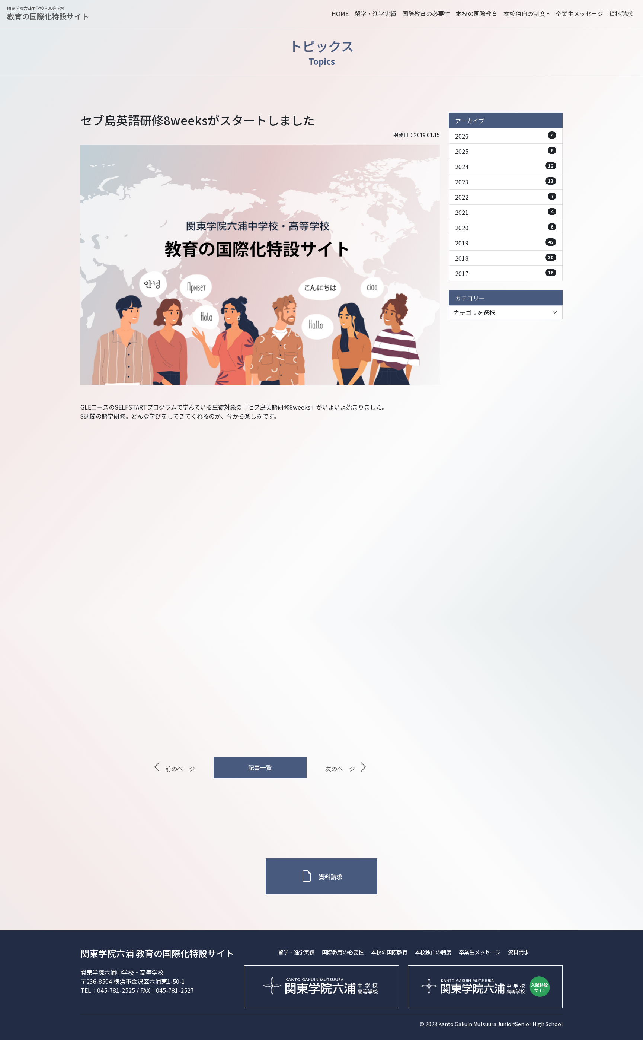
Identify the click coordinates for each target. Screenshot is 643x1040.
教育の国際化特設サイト (48, 14)
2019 (504, 242)
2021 (504, 212)
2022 (504, 197)
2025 (504, 151)
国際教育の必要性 (426, 13)
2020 (504, 227)
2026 (504, 135)
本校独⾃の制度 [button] (524, 13)
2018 (504, 258)
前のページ (180, 768)
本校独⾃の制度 (433, 952)
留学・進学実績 (375, 13)
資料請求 (621, 13)
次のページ (340, 768)
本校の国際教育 (477, 13)
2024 (504, 166)
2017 (504, 273)
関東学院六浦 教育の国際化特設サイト (157, 953)
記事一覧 (260, 767)
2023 (504, 181)
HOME (340, 13)
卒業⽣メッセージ (579, 13)
